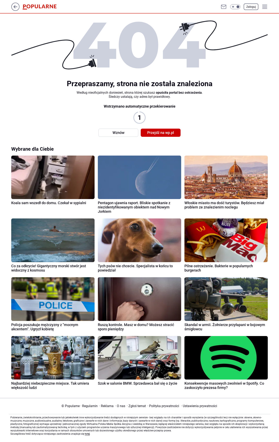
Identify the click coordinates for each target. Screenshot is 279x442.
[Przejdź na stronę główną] (15, 10)
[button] (235, 6)
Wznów (118, 132)
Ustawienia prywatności (199, 406)
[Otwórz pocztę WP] (223, 6)
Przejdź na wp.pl (160, 132)
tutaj (87, 433)
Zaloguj (251, 6)
